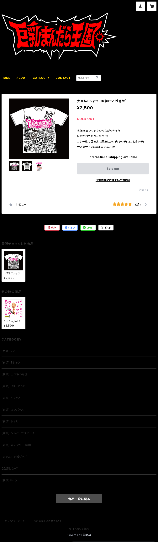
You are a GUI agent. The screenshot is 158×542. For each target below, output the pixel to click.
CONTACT (63, 77)
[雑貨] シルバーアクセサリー (19, 433)
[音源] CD (8, 350)
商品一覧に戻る (79, 499)
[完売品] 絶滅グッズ (14, 456)
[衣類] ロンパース (13, 409)
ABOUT (21, 77)
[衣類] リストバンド (13, 386)
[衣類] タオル (10, 421)
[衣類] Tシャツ (11, 362)
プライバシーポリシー (16, 521)
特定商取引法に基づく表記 (48, 521)
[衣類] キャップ (11, 397)
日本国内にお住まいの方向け (113, 180)
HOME (6, 77)
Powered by (75, 535)
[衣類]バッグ (9, 480)
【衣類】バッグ (10, 468)
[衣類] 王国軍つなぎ (14, 374)
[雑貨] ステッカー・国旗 (16, 445)
